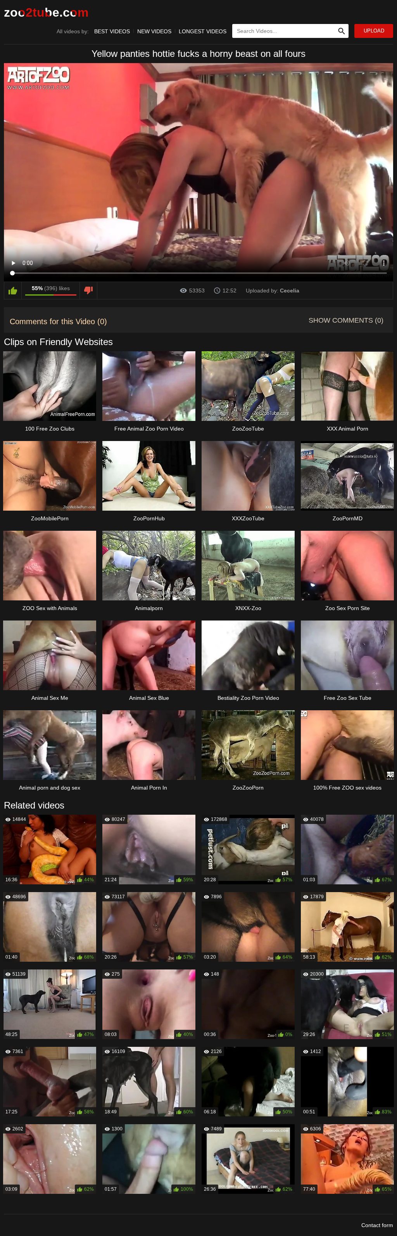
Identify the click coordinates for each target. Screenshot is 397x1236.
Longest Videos (202, 31)
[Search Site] (342, 31)
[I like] (13, 290)
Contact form (377, 1225)
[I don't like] (88, 290)
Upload (374, 31)
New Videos (154, 31)
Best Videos (112, 31)
